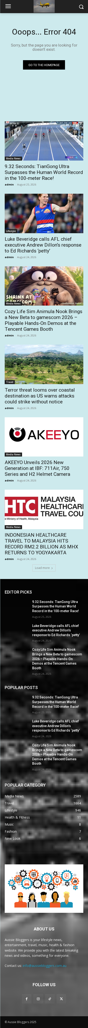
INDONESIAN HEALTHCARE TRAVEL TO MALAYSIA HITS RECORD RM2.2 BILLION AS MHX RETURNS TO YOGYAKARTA (41, 543)
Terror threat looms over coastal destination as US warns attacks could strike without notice (40, 396)
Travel (9, 382)
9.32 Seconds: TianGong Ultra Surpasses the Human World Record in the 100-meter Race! (44, 172)
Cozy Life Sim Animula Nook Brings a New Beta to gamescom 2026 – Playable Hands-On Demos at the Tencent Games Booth (43, 320)
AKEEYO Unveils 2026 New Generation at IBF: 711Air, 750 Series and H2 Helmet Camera (37, 468)
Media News (13, 158)
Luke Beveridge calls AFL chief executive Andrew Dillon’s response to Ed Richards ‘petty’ (43, 245)
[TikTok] (49, 998)
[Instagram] (38, 998)
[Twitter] (61, 998)
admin (9, 184)
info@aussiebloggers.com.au (44, 965)
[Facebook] (26, 998)
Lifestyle (11, 231)
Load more (42, 568)
